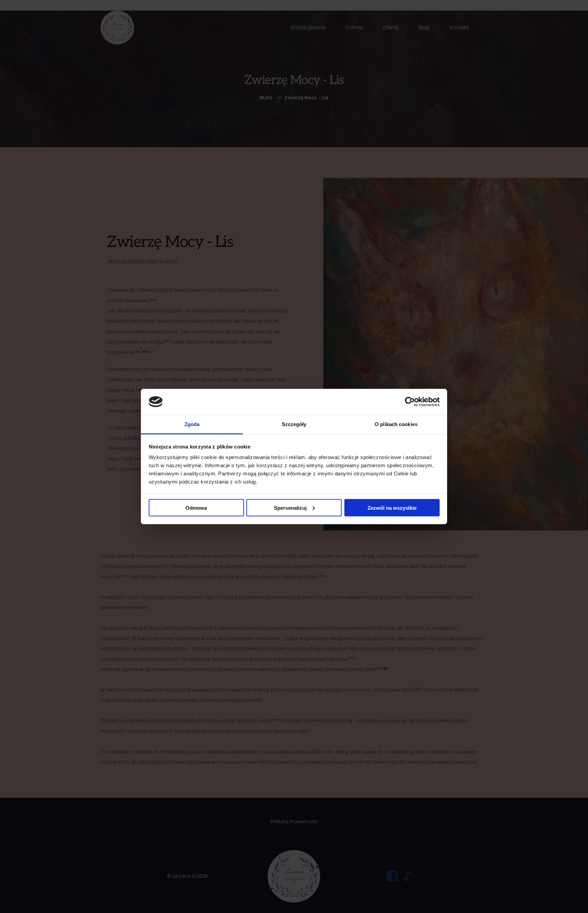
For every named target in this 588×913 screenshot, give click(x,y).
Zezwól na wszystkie (392, 507)
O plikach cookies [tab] (396, 424)
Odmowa (196, 507)
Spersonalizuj (290, 507)
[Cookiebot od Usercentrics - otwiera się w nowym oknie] (410, 402)
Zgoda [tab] (192, 424)
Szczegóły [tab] (294, 424)
